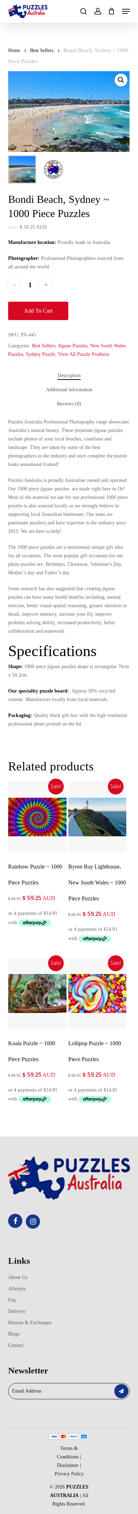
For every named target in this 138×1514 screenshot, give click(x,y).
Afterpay (17, 1288)
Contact (15, 1345)
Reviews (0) (69, 403)
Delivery (16, 1311)
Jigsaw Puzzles (72, 345)
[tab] (69, 375)
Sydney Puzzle (40, 354)
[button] (126, 11)
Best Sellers (41, 50)
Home (14, 50)
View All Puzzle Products (83, 354)
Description (69, 375)
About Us (17, 1277)
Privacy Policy (69, 1473)
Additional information (69, 389)
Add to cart (38, 311)
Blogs (13, 1334)
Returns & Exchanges (29, 1322)
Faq (12, 1300)
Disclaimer (68, 1465)
